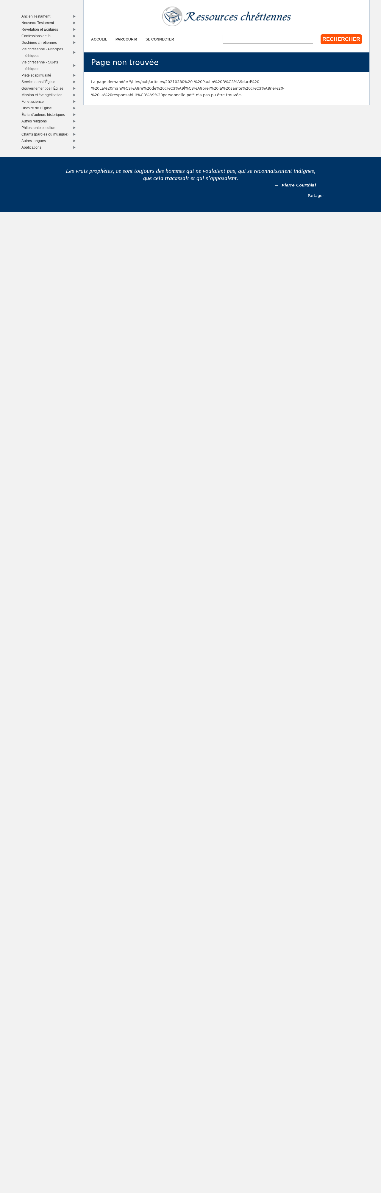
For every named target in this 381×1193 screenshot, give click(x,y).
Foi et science (34, 101)
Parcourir (126, 39)
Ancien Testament (37, 16)
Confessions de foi (38, 36)
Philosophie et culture (40, 128)
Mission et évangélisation (43, 95)
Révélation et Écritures (41, 29)
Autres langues (35, 141)
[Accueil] (226, 16)
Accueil (99, 39)
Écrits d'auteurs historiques (44, 114)
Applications (33, 147)
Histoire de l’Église (38, 108)
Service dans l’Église (40, 82)
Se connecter (160, 39)
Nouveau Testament (39, 23)
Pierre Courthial (299, 185)
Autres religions (35, 121)
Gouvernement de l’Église (44, 88)
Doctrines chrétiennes (40, 42)
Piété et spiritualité (37, 75)
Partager (316, 195)
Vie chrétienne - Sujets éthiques (41, 65)
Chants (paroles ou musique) (46, 134)
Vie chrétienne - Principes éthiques (43, 52)
